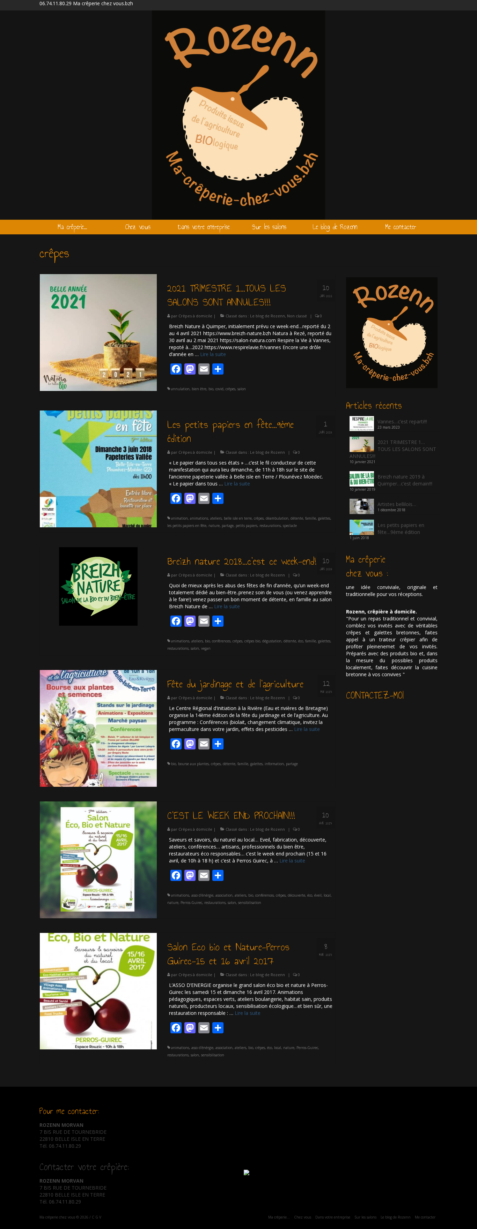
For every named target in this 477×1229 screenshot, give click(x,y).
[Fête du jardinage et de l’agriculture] (98, 727)
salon (241, 388)
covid (219, 388)
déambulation (277, 518)
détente (297, 518)
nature (214, 525)
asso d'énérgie (202, 895)
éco (300, 641)
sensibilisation (249, 902)
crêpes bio (252, 641)
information (274, 763)
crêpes (230, 388)
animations (199, 518)
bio (210, 388)
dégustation (271, 641)
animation (179, 518)
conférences (221, 641)
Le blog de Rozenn (267, 315)
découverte (296, 895)
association (224, 895)
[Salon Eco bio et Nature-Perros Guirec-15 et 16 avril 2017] (98, 990)
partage (228, 525)
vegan (206, 648)
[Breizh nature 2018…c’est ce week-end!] (98, 585)
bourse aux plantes (193, 763)
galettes (324, 518)
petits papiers (246, 525)
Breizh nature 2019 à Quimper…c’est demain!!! (404, 480)
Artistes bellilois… (396, 504)
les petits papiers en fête (186, 525)
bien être (199, 388)
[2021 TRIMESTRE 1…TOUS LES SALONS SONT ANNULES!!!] (98, 332)
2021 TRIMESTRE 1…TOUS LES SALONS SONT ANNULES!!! (393, 449)
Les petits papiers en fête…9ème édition (400, 528)
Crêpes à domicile (195, 315)
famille (310, 518)
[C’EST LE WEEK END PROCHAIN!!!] (98, 859)
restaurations (270, 525)
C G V (96, 1217)
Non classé (297, 315)
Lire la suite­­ (213, 354)
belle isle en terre (238, 518)
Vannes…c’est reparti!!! (402, 421)
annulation (180, 388)
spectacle (290, 525)
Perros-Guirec (191, 902)
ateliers (216, 518)
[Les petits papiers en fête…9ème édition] (98, 468)
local (327, 895)
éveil (318, 895)
